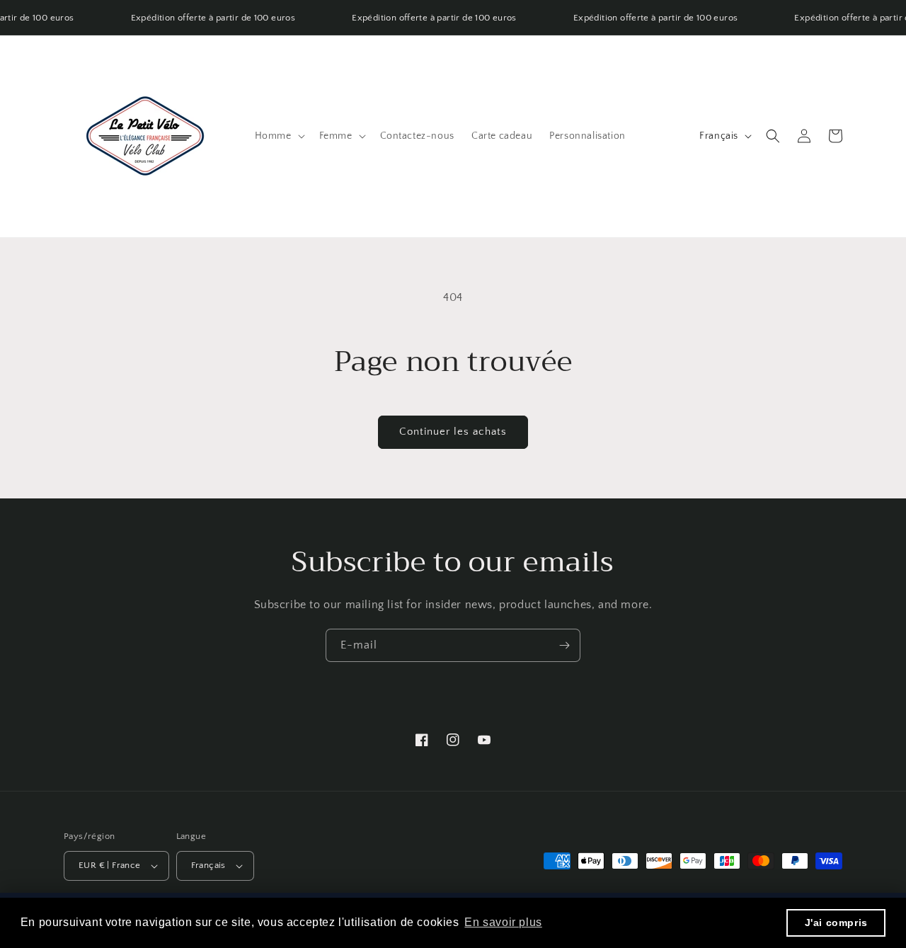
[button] (278, 136)
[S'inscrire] (564, 645)
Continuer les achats (453, 432)
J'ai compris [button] (836, 922)
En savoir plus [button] (502, 922)
